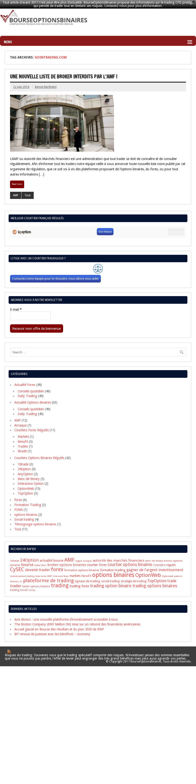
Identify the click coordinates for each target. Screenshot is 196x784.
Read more (17, 184)
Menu (8, 42)
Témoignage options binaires (35, 524)
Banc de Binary (29, 479)
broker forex (40, 565)
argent (79, 561)
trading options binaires (154, 585)
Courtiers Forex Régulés (31, 430)
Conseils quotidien (31, 391)
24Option (24, 469)
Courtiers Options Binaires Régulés (39, 458)
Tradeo (23, 446)
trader (15, 585)
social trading (110, 581)
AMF (15, 195)
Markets (23, 436)
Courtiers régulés (164, 565)
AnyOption (25, 474)
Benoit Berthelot (46, 87)
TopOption (25, 493)
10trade (23, 464)
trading (60, 585)
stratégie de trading (133, 581)
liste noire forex (61, 576)
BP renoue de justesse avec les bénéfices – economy (52, 634)
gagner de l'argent (142, 570)
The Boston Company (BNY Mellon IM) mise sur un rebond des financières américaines (77, 624)
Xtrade (22, 451)
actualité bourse (51, 560)
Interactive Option (31, 483)
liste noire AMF (43, 576)
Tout (27, 195)
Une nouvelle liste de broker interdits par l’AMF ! (63, 76)
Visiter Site (176, 232)
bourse (27, 564)
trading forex (79, 586)
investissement (170, 570)
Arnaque (20, 425)
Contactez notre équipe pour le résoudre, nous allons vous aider (55, 278)
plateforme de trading (48, 580)
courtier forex (97, 565)
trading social (18, 590)
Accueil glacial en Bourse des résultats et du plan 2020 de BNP (59, 629)
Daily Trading (27, 396)
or (21, 581)
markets (75, 576)
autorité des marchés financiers (118, 560)
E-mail (16, 309)
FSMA (18, 510)
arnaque (87, 561)
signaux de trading (87, 581)
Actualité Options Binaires (32, 402)
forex (18, 500)
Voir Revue (105, 231)
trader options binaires (36, 586)
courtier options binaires (130, 564)
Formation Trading (27, 505)
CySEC (17, 569)
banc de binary (154, 560)
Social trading (24, 519)
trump (31, 590)
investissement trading (22, 576)
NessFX (23, 441)
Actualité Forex (24, 385)
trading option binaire (110, 585)
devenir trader (37, 570)
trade (171, 581)
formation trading (112, 570)
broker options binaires (66, 565)
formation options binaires (81, 570)
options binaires (25, 515)
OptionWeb (26, 489)
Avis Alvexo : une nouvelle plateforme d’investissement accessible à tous (66, 619)
